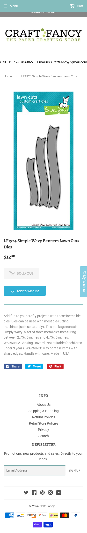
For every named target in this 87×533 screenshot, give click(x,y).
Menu (14, 6)
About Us (44, 404)
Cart (79, 6)
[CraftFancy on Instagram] (50, 493)
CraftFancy (47, 506)
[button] (25, 291)
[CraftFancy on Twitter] (26, 493)
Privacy (43, 430)
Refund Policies (43, 417)
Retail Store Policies (43, 423)
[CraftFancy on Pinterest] (42, 493)
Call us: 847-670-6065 (16, 62)
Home (8, 76)
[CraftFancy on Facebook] (34, 493)
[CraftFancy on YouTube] (58, 493)
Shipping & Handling (44, 411)
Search (43, 436)
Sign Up (74, 470)
